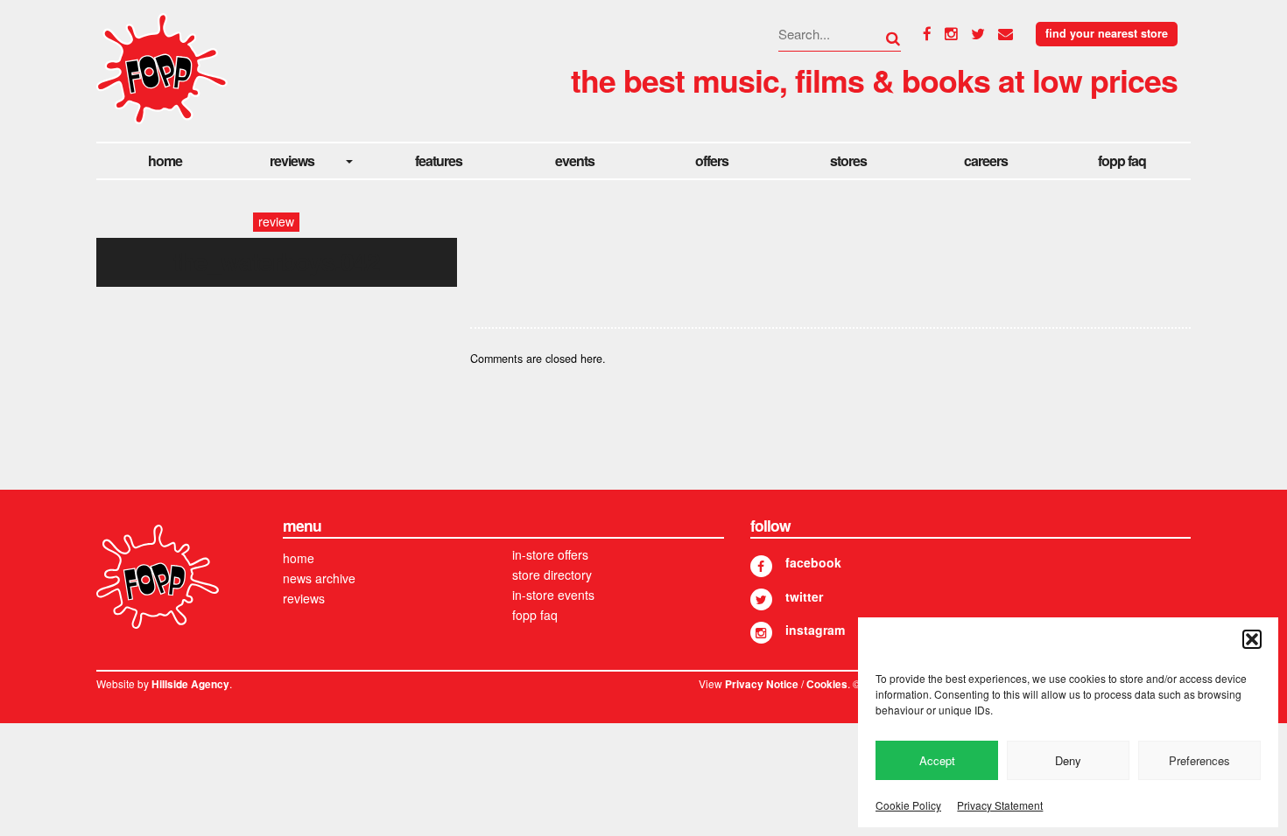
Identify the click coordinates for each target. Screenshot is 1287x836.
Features (438, 160)
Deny (1068, 760)
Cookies (826, 684)
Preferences (1199, 760)
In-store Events (553, 594)
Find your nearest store (1106, 33)
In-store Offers (550, 554)
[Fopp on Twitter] (761, 599)
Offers (711, 160)
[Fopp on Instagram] (761, 633)
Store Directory (552, 574)
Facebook (813, 562)
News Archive (319, 578)
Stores (848, 160)
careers (986, 160)
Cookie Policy (908, 805)
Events (574, 160)
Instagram (815, 629)
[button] (1252, 639)
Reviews (292, 160)
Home (165, 160)
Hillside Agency (190, 684)
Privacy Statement (1000, 805)
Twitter (804, 596)
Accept (937, 760)
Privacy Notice (761, 684)
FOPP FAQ (1122, 160)
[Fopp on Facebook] (761, 566)
